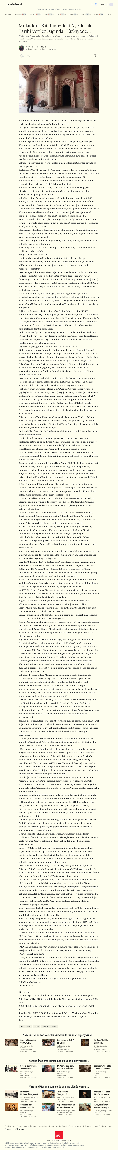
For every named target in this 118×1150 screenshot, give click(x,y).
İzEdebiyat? (89, 1126)
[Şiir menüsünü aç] (53, 14)
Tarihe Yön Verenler (32, 49)
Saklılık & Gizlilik (68, 1126)
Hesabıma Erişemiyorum (45, 1126)
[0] (21, 56)
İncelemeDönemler (97, 1074)
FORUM (109, 14)
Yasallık (58, 1126)
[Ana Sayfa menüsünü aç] (12, 14)
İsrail (21, 1026)
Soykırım (45, 1026)
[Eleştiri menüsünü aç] (90, 14)
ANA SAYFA (8, 14)
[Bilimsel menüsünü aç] (104, 14)
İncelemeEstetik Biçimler (24, 1074)
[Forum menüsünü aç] (112, 14)
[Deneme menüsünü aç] (42, 14)
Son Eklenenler (10, 1126)
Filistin (29, 1026)
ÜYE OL (103, 4)
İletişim (33, 1126)
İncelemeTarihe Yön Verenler (26, 1048)
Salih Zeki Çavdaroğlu (32, 47)
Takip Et (43, 47)
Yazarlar (20, 1126)
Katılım (26, 1126)
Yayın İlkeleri (79, 1126)
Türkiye (54, 1026)
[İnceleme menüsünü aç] (27, 14)
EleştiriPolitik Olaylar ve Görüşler (66, 1111)
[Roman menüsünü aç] (77, 14)
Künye (110, 1126)
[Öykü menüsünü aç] (65, 14)
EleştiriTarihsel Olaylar (29, 1098)
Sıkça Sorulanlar (100, 1126)
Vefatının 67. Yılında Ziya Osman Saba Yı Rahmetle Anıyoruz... (102, 1094)
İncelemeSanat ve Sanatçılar (25, 1113)
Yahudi (37, 1026)
